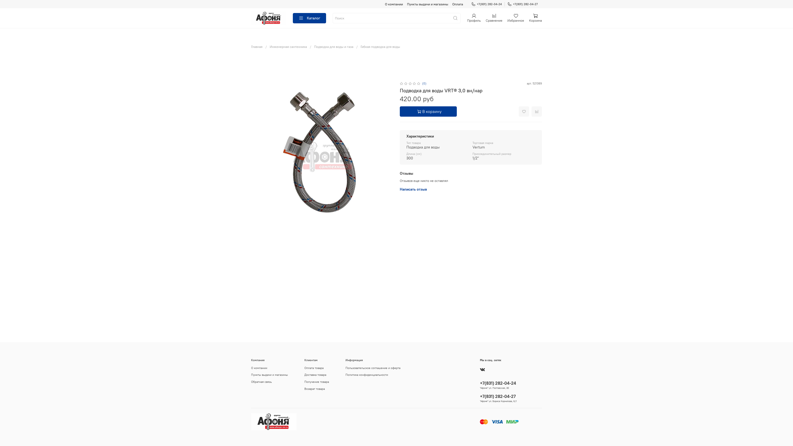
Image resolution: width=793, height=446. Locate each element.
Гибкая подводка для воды (380, 47)
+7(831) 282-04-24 (489, 4)
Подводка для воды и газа (333, 47)
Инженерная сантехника (288, 47)
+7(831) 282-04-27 (525, 4)
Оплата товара (314, 368)
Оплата (457, 4)
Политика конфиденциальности (366, 375)
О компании (394, 4)
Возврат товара (314, 389)
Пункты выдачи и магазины (427, 4)
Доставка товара (315, 375)
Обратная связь (261, 382)
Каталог (313, 18)
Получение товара (316, 382)
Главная (256, 47)
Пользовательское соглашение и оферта (372, 368)
